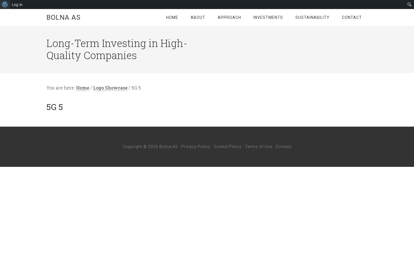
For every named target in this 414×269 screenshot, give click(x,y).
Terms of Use (258, 146)
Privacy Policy (195, 146)
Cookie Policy (228, 146)
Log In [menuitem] (17, 4)
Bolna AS (63, 17)
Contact (284, 146)
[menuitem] (5, 4)
